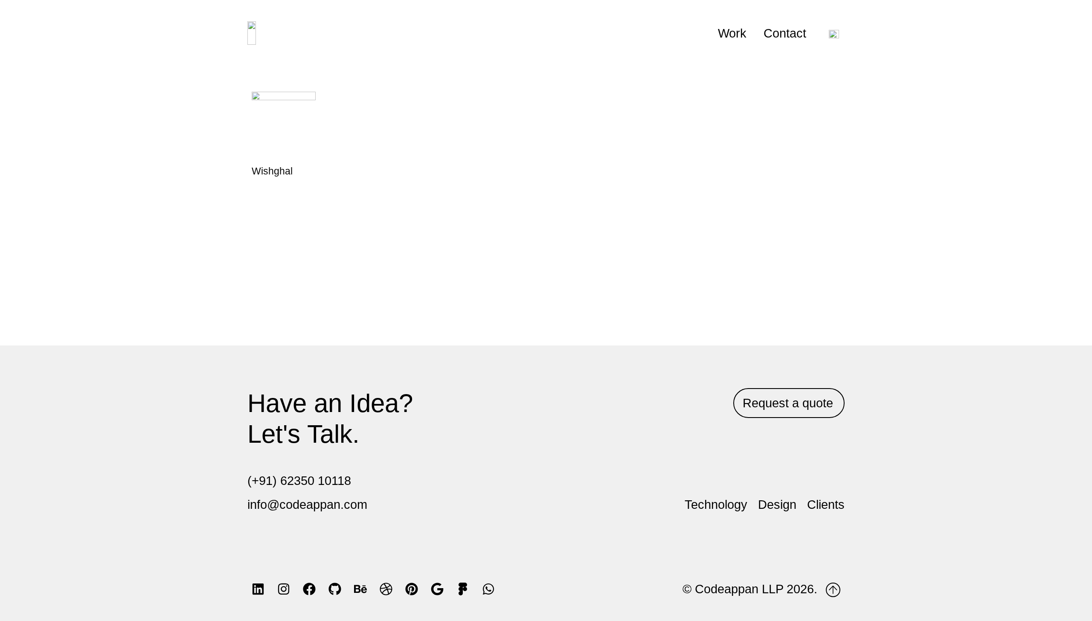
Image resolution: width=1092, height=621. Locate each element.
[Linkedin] (258, 589)
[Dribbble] (386, 589)
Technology (716, 504)
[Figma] (462, 589)
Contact (785, 33)
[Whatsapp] (488, 589)
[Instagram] (283, 589)
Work (732, 33)
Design (777, 504)
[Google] (437, 589)
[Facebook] (309, 589)
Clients (826, 504)
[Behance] (360, 589)
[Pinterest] (411, 589)
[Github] (334, 589)
